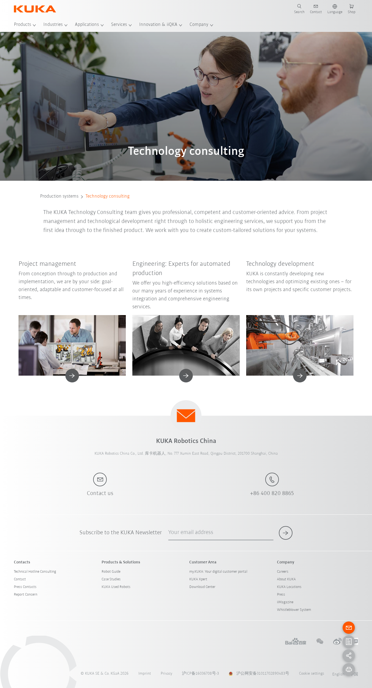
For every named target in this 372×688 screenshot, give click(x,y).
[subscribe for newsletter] (285, 533)
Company (199, 24)
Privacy (166, 674)
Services (119, 24)
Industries (53, 24)
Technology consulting (108, 196)
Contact (20, 579)
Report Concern (25, 595)
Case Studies (111, 579)
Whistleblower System (294, 610)
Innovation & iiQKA (158, 24)
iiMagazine (285, 602)
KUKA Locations (289, 587)
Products (22, 24)
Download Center (202, 587)
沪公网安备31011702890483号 (262, 674)
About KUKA (286, 579)
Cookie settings (311, 674)
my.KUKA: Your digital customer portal (218, 572)
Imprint (144, 674)
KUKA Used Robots (116, 587)
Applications (87, 24)
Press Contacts (25, 587)
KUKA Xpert (198, 579)
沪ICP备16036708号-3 (200, 674)
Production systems (59, 196)
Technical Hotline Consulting (35, 572)
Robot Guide (111, 572)
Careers (282, 572)
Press (281, 595)
